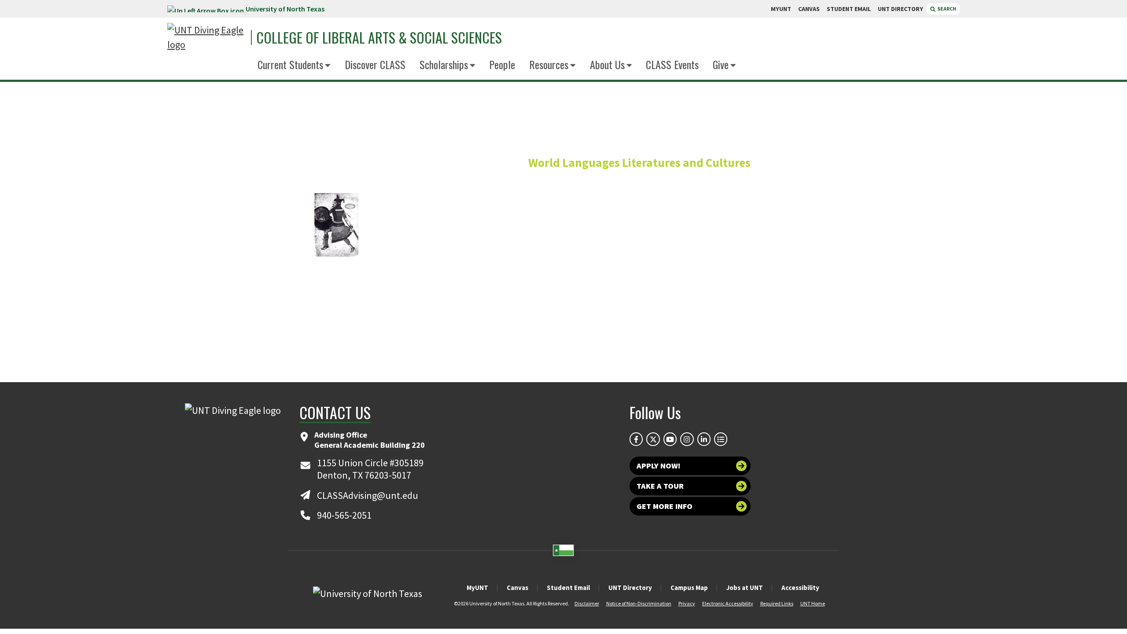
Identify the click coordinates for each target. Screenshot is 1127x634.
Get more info (664, 506)
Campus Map (689, 587)
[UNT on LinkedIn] (704, 439)
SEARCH (946, 8)
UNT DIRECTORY (900, 9)
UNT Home (812, 603)
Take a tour (660, 486)
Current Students (290, 64)
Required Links (776, 603)
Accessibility (800, 587)
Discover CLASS (375, 64)
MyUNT (477, 587)
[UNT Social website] (720, 439)
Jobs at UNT (744, 587)
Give (721, 64)
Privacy (686, 603)
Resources (548, 64)
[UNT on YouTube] (670, 439)
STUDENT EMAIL (849, 9)
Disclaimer (587, 603)
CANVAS (809, 9)
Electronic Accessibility (727, 603)
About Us (607, 64)
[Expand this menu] (328, 66)
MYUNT (781, 9)
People (502, 64)
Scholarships (444, 64)
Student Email (568, 587)
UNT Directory (630, 587)
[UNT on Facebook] (636, 439)
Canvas (517, 587)
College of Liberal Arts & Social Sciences (379, 37)
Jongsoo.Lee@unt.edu (752, 275)
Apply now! (659, 466)
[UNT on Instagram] (686, 439)
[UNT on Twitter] (652, 439)
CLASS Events (672, 64)
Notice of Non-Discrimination (638, 603)
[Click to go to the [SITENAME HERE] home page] (207, 37)
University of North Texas (285, 8)
